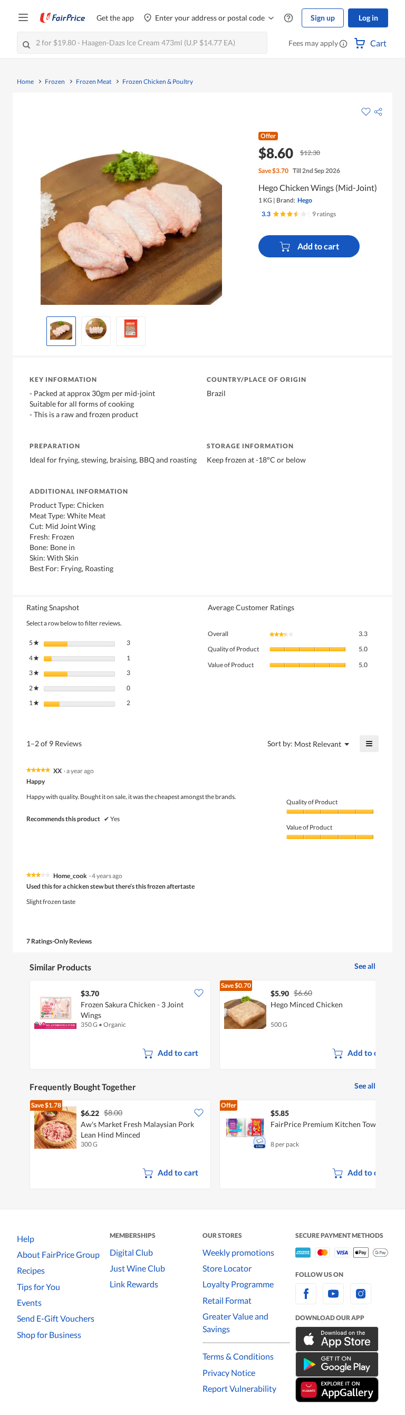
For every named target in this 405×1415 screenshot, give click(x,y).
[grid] (202, 1026)
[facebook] (305, 1300)
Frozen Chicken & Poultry (157, 82)
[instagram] (360, 1300)
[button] (343, 44)
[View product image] (61, 328)
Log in (368, 17)
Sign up (323, 17)
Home (25, 82)
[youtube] (333, 1300)
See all (364, 965)
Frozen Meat (93, 82)
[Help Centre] (288, 18)
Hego (304, 200)
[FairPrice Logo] (62, 18)
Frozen (55, 82)
